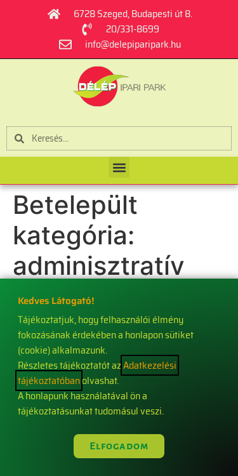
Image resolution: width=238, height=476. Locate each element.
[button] (119, 167)
